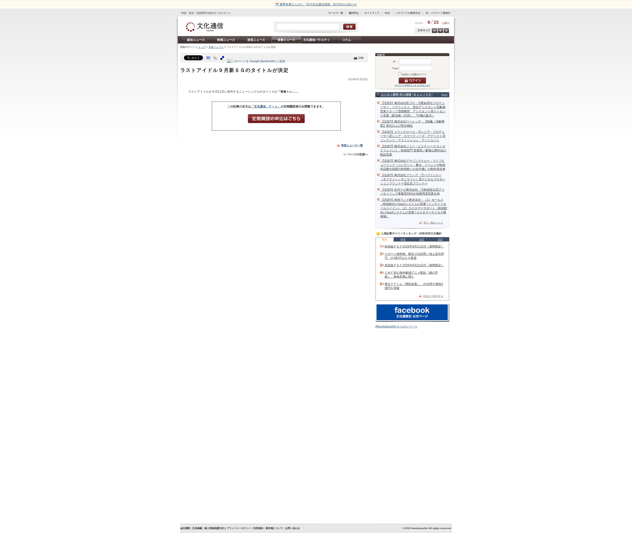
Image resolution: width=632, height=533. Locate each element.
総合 (384, 239)
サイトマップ (371, 13)
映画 (403, 239)
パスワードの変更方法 (407, 13)
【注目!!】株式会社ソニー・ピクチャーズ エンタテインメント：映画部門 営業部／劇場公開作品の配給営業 (413, 150)
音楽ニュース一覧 (352, 145)
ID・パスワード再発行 (438, 13)
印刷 (358, 57)
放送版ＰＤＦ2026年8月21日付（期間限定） (414, 265)
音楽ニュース (286, 39)
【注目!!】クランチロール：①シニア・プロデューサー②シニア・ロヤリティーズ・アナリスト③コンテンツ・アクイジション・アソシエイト (412, 136)
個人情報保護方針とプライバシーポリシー (227, 528)
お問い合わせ (292, 528)
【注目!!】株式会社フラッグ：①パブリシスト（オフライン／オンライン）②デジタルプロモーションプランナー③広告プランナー (412, 179)
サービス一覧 (335, 13)
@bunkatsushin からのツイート (396, 326)
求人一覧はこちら (433, 222)
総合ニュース (196, 39)
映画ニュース (226, 39)
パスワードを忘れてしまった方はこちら (412, 85)
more (444, 94)
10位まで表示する (433, 296)
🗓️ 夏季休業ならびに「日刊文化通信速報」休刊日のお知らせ (316, 4)
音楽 (440, 239)
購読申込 (354, 13)
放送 (421, 239)
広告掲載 (197, 528)
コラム (346, 39)
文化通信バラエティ (316, 39)
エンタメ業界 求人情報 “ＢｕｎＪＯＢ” (407, 94)
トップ (202, 47)
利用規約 (258, 528)
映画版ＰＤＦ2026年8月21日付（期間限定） (414, 246)
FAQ (387, 13)
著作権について (274, 528)
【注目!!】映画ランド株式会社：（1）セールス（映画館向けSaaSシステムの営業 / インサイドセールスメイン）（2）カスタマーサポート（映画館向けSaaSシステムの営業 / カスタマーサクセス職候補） (413, 208)
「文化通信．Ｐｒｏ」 (266, 106)
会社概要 (185, 528)
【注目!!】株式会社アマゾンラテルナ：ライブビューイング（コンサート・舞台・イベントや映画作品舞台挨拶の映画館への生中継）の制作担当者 (412, 165)
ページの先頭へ (357, 154)
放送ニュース (256, 39)
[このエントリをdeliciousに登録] (222, 61)
